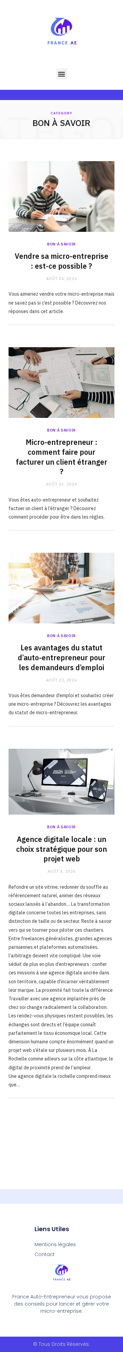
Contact (45, 1254)
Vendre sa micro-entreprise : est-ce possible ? (61, 261)
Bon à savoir (61, 244)
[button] (61, 74)
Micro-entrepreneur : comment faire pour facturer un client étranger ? (61, 456)
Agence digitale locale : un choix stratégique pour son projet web (61, 849)
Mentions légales (55, 1244)
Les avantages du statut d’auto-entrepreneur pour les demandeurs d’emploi (61, 657)
